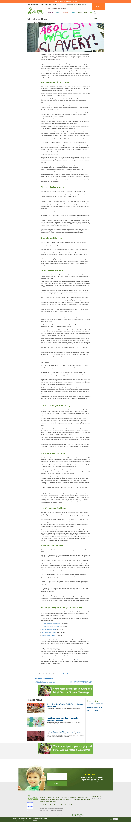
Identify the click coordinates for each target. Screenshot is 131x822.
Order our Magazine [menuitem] (83, 797)
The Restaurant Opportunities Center (50, 626)
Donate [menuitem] (95, 18)
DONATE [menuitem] (99, 6)
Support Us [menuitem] (69, 799)
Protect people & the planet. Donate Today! (65, 1)
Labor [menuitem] (73, 13)
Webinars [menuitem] (66, 797)
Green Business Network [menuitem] (64, 804)
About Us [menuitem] (49, 8)
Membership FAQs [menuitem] (54, 799)
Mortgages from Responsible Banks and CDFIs (45, 682)
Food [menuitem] (57, 13)
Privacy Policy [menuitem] (76, 799)
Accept (115, 819)
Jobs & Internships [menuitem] (44, 799)
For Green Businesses (33, 4)
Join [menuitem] (94, 11)
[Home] (36, 11)
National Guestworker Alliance (49, 635)
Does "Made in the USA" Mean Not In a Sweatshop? (81, 682)
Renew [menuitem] (94, 13)
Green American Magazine (48, 4)
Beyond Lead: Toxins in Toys (95, 704)
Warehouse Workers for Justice (49, 632)
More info (35, 820)
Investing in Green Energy (94, 707)
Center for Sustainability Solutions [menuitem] (48, 804)
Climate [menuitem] (50, 13)
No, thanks (110, 819)
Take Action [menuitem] (63, 8)
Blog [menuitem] (59, 8)
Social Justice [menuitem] (82, 13)
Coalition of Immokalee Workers (49, 629)
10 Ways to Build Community (95, 711)
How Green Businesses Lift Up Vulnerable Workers (81, 681)
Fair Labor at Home (65, 674)
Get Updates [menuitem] (73, 797)
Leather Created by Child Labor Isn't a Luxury (64, 732)
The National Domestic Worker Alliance (51, 623)
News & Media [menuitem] (55, 797)
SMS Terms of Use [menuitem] (85, 799)
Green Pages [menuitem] (74, 804)
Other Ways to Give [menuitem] (97, 16)
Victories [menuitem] (54, 8)
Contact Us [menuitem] (42, 801)
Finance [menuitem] (65, 13)
